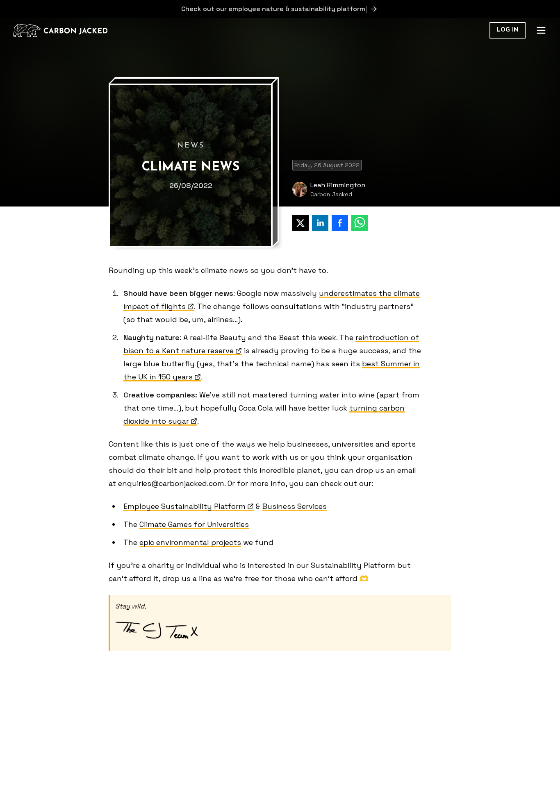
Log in (507, 30)
